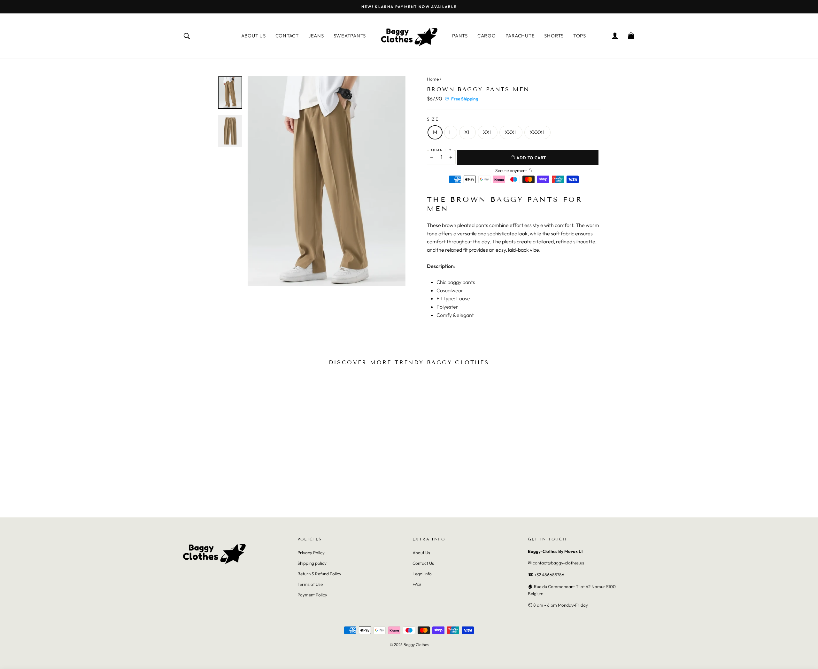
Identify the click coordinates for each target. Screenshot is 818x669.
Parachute (520, 36)
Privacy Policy (311, 552)
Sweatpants (350, 36)
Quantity (441, 150)
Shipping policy (312, 563)
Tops (579, 36)
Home (433, 79)
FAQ (417, 584)
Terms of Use (310, 584)
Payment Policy (312, 595)
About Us (253, 36)
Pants (460, 36)
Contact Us (423, 563)
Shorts (554, 36)
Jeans (316, 36)
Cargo (486, 36)
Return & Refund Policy (319, 574)
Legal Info (422, 574)
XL (467, 132)
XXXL (511, 132)
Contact (287, 36)
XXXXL (537, 132)
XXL (487, 132)
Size (433, 119)
